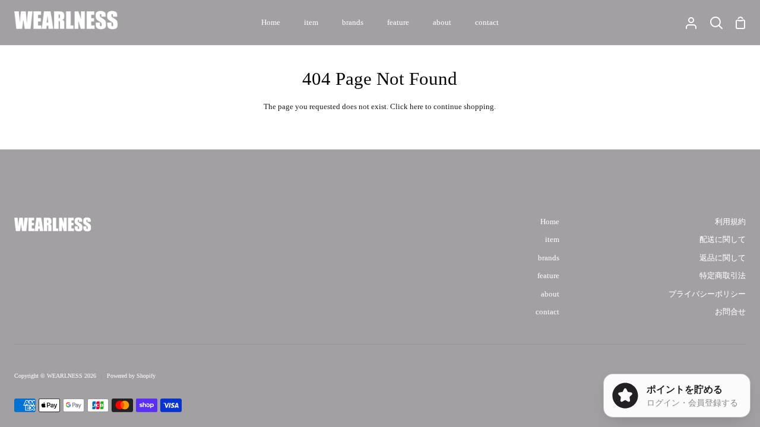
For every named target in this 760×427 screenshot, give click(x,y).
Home (549, 222)
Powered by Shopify (131, 375)
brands (548, 258)
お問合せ (730, 312)
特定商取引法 (722, 276)
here (416, 107)
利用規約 (730, 222)
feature (548, 276)
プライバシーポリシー (707, 294)
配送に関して (722, 239)
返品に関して (722, 258)
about (550, 294)
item (552, 239)
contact (547, 312)
